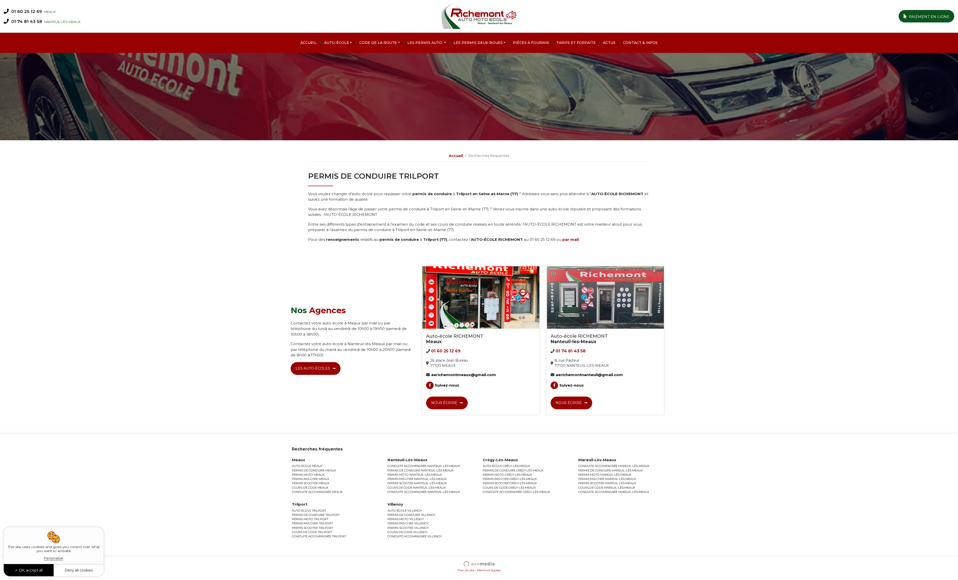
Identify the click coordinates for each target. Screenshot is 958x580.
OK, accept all (30, 570)
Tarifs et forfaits (576, 42)
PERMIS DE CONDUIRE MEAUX (314, 470)
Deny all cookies (79, 570)
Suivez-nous (447, 385)
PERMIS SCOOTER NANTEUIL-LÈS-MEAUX (417, 483)
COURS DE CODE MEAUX (310, 487)
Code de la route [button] (378, 42)
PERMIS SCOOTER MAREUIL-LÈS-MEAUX (607, 483)
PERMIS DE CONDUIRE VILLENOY (411, 515)
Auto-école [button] (336, 42)
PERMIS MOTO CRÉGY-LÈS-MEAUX (507, 474)
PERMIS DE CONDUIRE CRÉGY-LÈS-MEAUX (513, 470)
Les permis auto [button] (425, 42)
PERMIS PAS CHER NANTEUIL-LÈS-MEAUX (417, 479)
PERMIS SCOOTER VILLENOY (408, 528)
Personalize (53, 558)
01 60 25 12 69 (26, 11)
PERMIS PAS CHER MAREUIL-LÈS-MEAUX (607, 479)
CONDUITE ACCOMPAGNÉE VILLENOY (414, 536)
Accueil (308, 42)
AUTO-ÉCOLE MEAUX (307, 466)
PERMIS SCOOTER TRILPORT (312, 528)
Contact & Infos (640, 42)
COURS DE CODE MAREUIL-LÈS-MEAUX (606, 487)
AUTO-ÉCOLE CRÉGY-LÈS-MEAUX (506, 466)
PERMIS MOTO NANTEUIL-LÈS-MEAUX (414, 474)
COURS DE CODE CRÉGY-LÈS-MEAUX (509, 487)
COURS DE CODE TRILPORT (312, 532)
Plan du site (466, 570)
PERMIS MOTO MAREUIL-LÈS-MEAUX (604, 474)
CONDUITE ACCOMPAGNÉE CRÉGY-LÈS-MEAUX (516, 492)
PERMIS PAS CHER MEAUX (310, 479)
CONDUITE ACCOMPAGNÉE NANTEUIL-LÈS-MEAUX (423, 466)
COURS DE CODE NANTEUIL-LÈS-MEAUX (416, 487)
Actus (609, 42)
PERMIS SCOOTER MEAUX (310, 483)
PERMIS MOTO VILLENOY (405, 519)
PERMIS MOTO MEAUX (308, 474)
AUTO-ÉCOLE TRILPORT (309, 510)
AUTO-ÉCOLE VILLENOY (404, 510)
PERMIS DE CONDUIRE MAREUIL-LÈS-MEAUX (610, 470)
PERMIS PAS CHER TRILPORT (312, 523)
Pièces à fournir (531, 42)
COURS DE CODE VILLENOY (407, 532)
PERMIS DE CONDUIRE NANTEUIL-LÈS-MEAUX (420, 470)
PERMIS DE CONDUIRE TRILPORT (316, 515)
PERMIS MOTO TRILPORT (310, 519)
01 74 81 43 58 (26, 21)
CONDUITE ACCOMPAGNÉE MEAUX (317, 492)
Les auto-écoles (313, 368)
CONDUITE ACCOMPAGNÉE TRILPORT (319, 536)
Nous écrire (444, 403)
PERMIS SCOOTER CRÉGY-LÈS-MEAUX (510, 483)
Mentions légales (488, 570)
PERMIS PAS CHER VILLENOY (408, 523)
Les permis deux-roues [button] (478, 42)
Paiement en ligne (928, 16)
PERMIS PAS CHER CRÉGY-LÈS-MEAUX (510, 479)
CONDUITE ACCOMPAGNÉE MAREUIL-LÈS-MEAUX (613, 466)
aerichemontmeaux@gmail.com (463, 374)
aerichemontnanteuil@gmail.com (589, 374)
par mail (570, 239)
